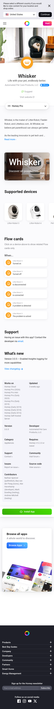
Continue (45, 14)
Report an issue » (11, 467)
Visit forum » (34, 456)
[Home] (27, 23)
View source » (35, 467)
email (20, 341)
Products (6, 642)
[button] (19, 14)
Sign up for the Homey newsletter (27, 683)
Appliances (9, 443)
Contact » (8, 456)
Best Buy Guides (9, 647)
